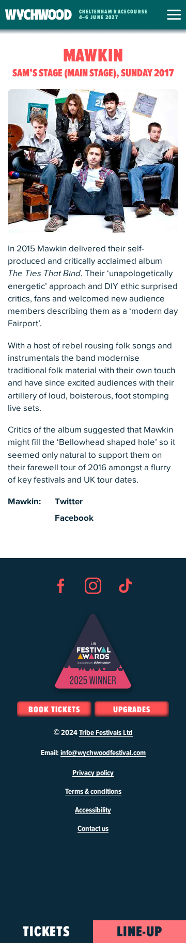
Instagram (93, 604)
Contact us (93, 829)
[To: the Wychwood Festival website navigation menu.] (174, 14)
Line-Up (140, 932)
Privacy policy (93, 773)
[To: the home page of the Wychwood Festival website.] (38, 14)
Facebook (74, 518)
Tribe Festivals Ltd (106, 733)
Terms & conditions (93, 791)
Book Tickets (54, 710)
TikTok (125, 604)
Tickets (47, 932)
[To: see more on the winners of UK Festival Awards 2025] (93, 651)
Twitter (69, 502)
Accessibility (93, 810)
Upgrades (131, 710)
